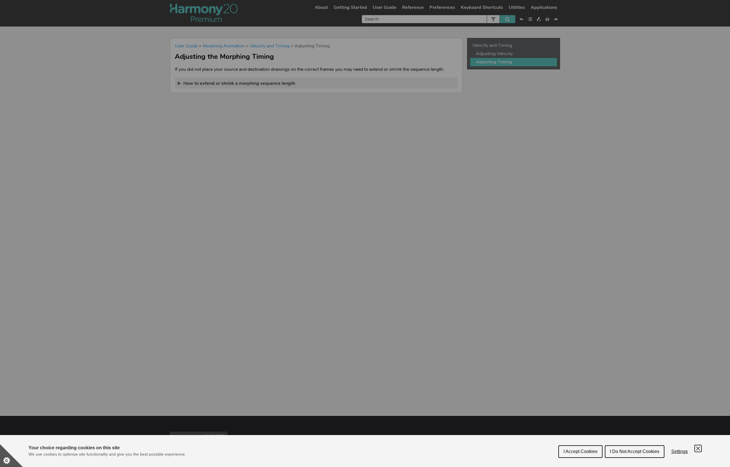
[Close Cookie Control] (698, 448)
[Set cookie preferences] (11, 455)
